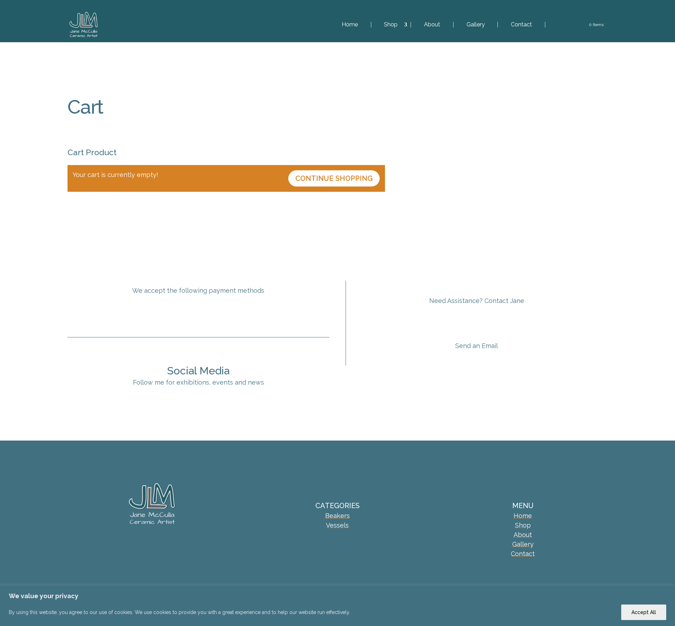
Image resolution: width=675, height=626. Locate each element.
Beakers (337, 515)
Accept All (643, 612)
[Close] (667, 591)
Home (350, 24)
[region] (337, 606)
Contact (521, 24)
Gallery (476, 24)
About (432, 24)
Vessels (337, 525)
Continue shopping (334, 178)
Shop (391, 24)
